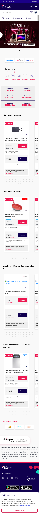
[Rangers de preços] (9, 89)
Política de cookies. (24, 505)
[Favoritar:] (26, 134)
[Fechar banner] (36, 495)
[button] (19, 50)
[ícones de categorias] (7, 76)
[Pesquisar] (27, 12)
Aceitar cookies (19, 510)
